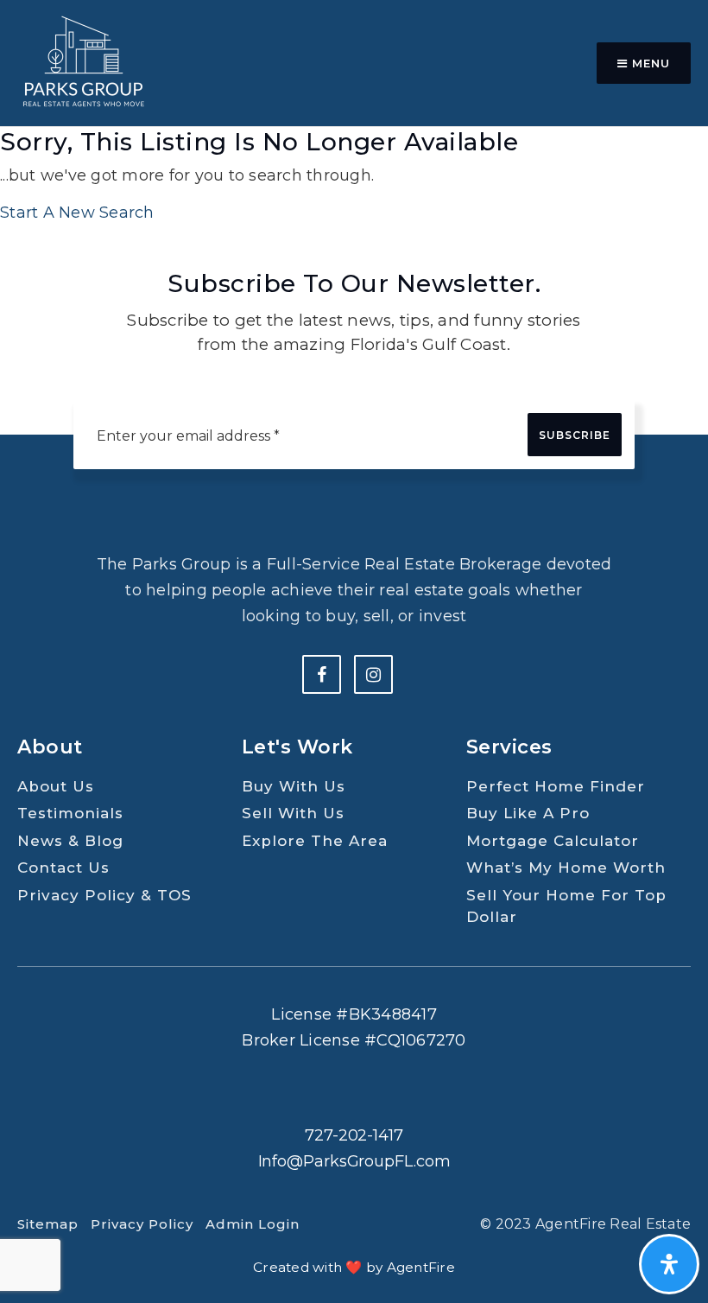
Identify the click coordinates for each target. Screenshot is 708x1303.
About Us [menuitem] (55, 786)
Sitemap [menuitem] (48, 1224)
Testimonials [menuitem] (70, 813)
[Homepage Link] (82, 62)
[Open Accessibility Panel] (669, 1264)
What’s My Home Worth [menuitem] (566, 867)
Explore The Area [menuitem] (315, 840)
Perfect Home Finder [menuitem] (555, 786)
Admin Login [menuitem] (252, 1224)
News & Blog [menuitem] (70, 840)
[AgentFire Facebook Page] (321, 674)
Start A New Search (77, 212)
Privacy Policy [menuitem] (142, 1224)
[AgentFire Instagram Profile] (373, 674)
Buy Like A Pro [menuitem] (528, 813)
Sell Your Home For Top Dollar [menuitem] (566, 906)
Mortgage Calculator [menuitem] (552, 840)
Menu (649, 63)
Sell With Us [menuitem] (293, 813)
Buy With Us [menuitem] (293, 786)
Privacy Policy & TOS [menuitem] (104, 895)
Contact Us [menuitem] (63, 867)
